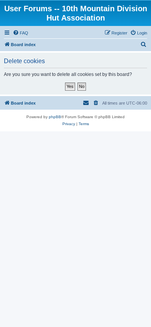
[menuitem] (20, 33)
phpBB (55, 117)
